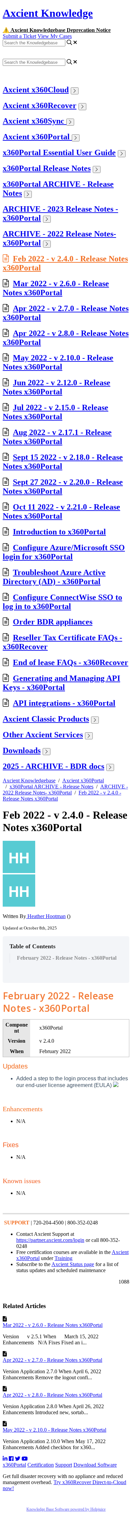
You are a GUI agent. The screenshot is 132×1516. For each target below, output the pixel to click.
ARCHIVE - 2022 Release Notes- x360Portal (65, 789)
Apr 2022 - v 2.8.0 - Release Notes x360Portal (52, 1395)
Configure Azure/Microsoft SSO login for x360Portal (64, 552)
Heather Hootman (46, 916)
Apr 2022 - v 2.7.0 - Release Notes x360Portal (52, 1360)
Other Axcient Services (43, 734)
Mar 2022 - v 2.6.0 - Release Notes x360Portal (56, 288)
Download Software (95, 1465)
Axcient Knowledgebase (29, 780)
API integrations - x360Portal (64, 703)
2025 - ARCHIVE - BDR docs (53, 766)
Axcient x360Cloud (36, 89)
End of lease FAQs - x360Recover (70, 662)
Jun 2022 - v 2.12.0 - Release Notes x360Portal (56, 387)
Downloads (22, 750)
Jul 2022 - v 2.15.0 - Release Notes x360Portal (55, 412)
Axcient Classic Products (46, 718)
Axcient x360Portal (37, 136)
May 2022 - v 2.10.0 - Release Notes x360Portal (58, 362)
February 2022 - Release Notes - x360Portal (66, 958)
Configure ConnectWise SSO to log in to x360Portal (62, 602)
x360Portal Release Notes (47, 168)
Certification (40, 1465)
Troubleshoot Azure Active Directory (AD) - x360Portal (54, 577)
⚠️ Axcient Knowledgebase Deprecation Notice (57, 30)
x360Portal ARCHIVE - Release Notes (51, 786)
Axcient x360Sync (34, 121)
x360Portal (14, 1465)
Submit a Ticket (19, 36)
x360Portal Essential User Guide (59, 152)
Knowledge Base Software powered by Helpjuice (66, 1509)
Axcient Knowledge (48, 13)
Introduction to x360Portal (59, 531)
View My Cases (55, 36)
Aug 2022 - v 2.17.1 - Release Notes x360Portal (57, 437)
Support (63, 1465)
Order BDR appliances (52, 621)
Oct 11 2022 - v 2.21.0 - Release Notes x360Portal (61, 511)
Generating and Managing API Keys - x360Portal (61, 683)
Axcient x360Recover (39, 105)
